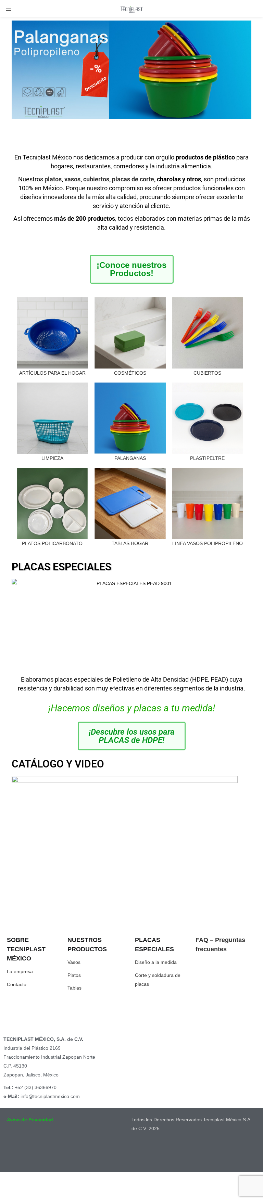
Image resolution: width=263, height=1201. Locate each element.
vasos (72, 179)
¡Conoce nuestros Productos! (131, 269)
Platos (74, 975)
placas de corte (133, 179)
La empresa (20, 971)
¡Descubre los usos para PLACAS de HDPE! (132, 736)
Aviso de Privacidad (30, 1119)
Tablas (74, 988)
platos (53, 179)
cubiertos (96, 179)
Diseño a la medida (156, 962)
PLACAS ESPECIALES (61, 567)
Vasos (73, 962)
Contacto (16, 984)
